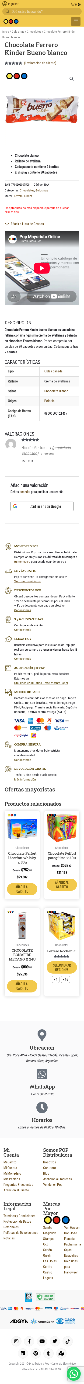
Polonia (49, 401)
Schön (47, 1250)
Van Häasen (72, 1227)
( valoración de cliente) (40, 63)
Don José (70, 1233)
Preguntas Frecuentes (18, 1185)
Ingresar (13, 4)
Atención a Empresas (57, 1179)
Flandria (69, 1239)
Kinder (28, 196)
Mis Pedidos (12, 1179)
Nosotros (49, 1162)
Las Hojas (50, 1261)
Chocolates (34, 31)
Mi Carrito (10, 1162)
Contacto (49, 1168)
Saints (47, 1227)
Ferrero (18, 196)
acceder (25, 492)
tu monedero (22, 561)
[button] (71, 79)
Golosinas (18, 31)
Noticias (9, 1238)
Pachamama (72, 1244)
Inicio (5, 31)
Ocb (46, 1244)
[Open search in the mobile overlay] (42, 11)
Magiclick (49, 1233)
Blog (46, 1173)
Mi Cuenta (10, 1168)
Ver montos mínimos (27, 581)
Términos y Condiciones (19, 1216)
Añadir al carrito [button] (22, 889)
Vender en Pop (53, 1185)
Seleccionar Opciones (62, 967)
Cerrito (47, 1267)
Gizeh (47, 1255)
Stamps (48, 1239)
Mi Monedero (12, 1173)
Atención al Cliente (16, 1190)
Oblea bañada (53, 371)
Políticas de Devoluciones (21, 1233)
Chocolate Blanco (56, 391)
